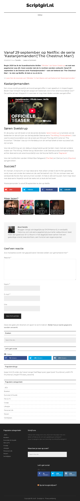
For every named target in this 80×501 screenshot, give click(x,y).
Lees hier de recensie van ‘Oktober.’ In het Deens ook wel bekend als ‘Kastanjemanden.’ (40, 78)
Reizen (6, 414)
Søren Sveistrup (52, 133)
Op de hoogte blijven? (48, 485)
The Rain (49, 158)
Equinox (72, 158)
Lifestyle (7, 406)
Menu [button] (40, 15)
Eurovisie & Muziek (10, 395)
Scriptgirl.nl (40, 5)
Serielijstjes (8, 418)
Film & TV (7, 399)
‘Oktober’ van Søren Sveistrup (53, 65)
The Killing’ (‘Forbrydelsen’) (61, 135)
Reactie (7, 258)
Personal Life (8, 410)
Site (5, 304)
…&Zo (6, 387)
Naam (7, 284)
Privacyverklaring (50, 498)
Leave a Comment (29, 60)
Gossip (6, 403)
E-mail (7, 294)
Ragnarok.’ (63, 153)
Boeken (7, 391)
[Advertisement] (40, 32)
